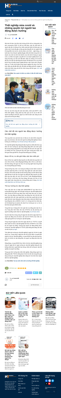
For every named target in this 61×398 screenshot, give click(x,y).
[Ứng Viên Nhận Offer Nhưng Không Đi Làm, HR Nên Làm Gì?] (48, 51)
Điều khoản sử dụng (21, 384)
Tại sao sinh (16, 260)
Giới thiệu (16, 10)
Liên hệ (8, 14)
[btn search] (54, 2)
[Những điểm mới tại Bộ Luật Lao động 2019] (51, 303)
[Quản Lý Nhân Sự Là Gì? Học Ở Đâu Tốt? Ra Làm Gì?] (23, 303)
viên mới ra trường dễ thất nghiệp (30, 260)
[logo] (13, 8)
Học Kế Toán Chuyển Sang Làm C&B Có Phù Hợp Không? (54, 37)
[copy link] (23, 38)
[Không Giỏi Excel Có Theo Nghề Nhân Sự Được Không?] (48, 107)
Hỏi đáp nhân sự (23, 299)
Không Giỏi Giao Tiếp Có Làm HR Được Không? (54, 94)
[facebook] (32, 279)
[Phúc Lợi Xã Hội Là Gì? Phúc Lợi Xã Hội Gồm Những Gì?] (37, 303)
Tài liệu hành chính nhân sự (35, 393)
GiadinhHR (14, 34)
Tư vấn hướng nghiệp (35, 388)
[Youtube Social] (49, 383)
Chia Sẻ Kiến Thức (32, 10)
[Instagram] (39, 279)
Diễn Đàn (50, 10)
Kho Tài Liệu (42, 10)
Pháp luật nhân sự (9, 299)
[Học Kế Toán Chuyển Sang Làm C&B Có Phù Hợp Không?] (48, 33)
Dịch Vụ (23, 10)
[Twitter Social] (52, 380)
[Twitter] (36, 279)
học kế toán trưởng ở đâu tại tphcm (26, 141)
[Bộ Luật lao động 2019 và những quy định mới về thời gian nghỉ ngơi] (23, 341)
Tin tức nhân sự (35, 385)
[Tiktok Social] (46, 383)
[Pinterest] (37, 279)
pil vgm (15, 229)
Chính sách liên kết (22, 388)
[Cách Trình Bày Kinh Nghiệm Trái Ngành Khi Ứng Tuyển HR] (48, 71)
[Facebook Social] (46, 380)
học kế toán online (35, 211)
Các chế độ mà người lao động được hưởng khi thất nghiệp (21, 125)
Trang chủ (8, 10)
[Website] (34, 279)
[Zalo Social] (49, 381)
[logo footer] (10, 377)
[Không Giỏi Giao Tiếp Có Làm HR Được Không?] (48, 92)
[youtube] (40, 279)
